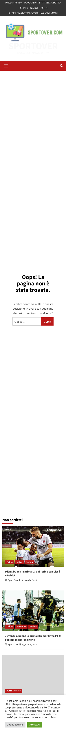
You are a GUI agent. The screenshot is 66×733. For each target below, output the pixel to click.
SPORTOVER (33, 46)
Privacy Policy (13, 2)
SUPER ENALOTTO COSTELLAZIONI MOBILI (33, 13)
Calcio (10, 562)
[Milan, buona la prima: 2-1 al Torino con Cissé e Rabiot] (33, 546)
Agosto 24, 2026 (29, 580)
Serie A (29, 562)
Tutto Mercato (14, 690)
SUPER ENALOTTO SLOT (34, 7)
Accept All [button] (35, 724)
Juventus (21, 626)
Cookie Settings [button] (15, 724)
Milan (19, 562)
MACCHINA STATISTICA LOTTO (42, 2)
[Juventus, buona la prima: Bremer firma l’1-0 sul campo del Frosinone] (33, 610)
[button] (6, 65)
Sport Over (13, 580)
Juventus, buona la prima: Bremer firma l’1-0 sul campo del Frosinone (33, 638)
